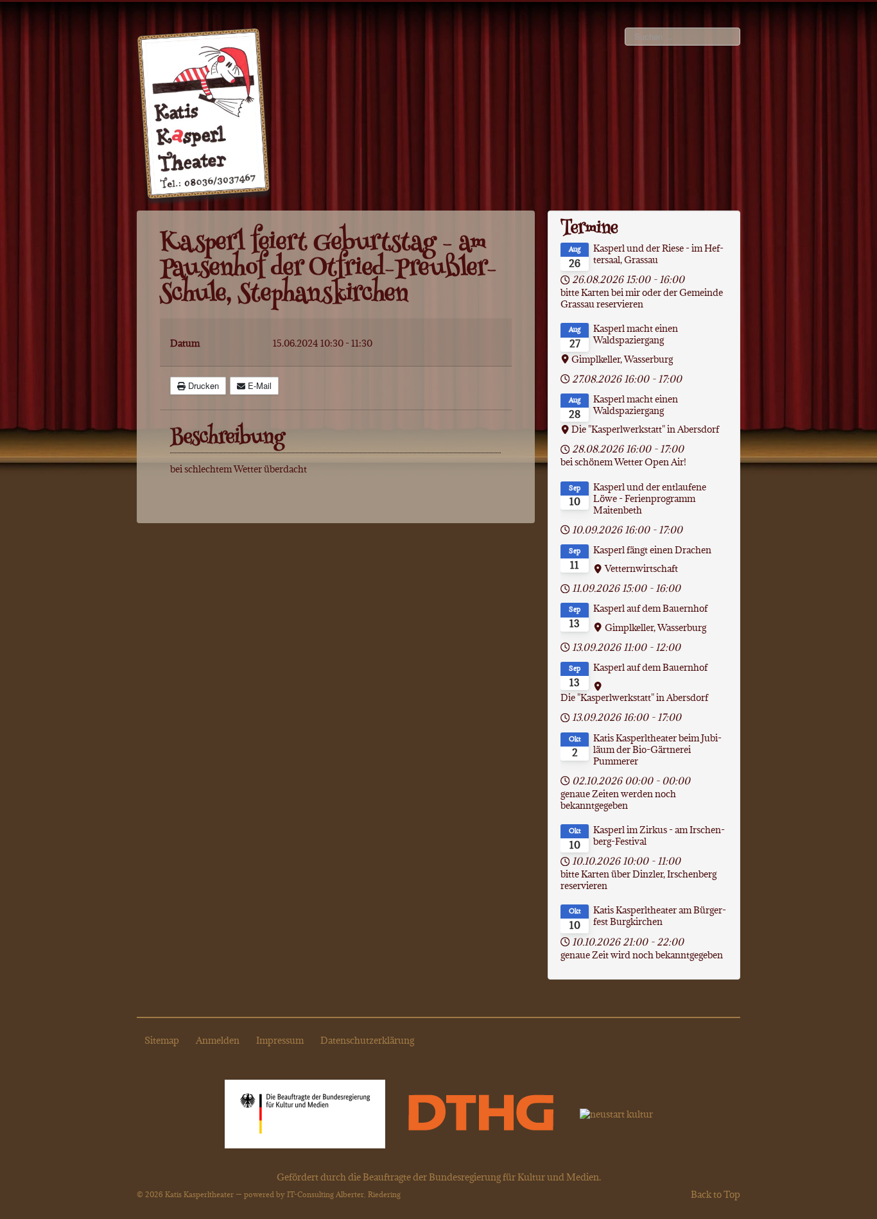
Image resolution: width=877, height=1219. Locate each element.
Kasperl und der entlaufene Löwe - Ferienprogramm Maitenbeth (649, 498)
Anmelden (217, 1040)
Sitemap (161, 1040)
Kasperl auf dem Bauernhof (650, 608)
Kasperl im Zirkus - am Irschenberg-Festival (659, 835)
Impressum (280, 1040)
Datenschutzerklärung (367, 1040)
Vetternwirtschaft (641, 569)
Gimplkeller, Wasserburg (622, 359)
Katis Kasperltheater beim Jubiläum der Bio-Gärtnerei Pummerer (657, 749)
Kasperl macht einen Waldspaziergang (635, 334)
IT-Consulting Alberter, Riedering (344, 1194)
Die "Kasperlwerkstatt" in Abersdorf (645, 429)
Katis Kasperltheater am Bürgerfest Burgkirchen (659, 916)
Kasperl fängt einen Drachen (652, 550)
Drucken (202, 385)
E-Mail (258, 385)
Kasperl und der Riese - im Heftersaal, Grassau (658, 254)
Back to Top (715, 1194)
